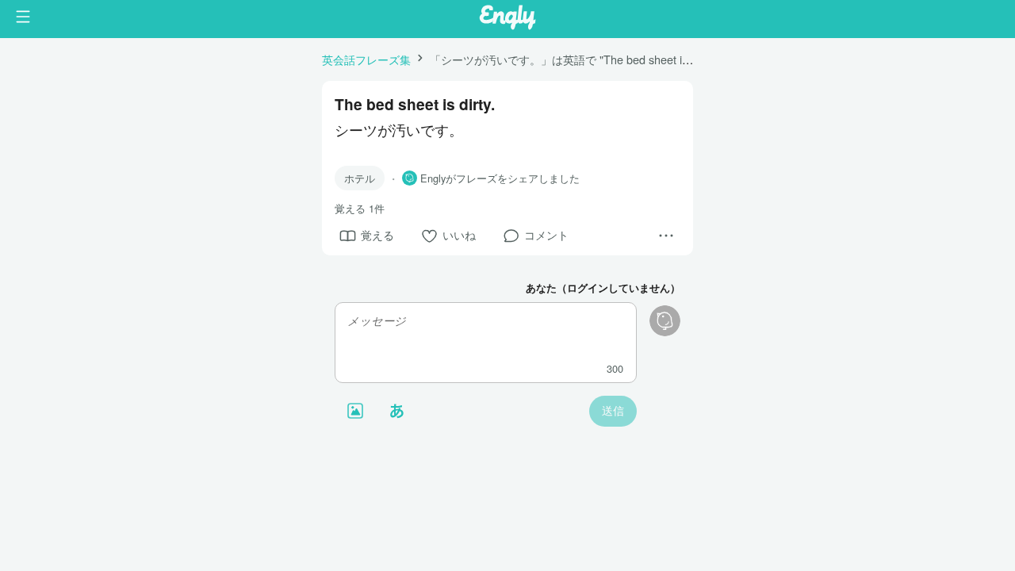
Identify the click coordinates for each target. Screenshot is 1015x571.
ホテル (359, 178)
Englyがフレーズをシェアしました (500, 178)
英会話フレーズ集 (366, 59)
